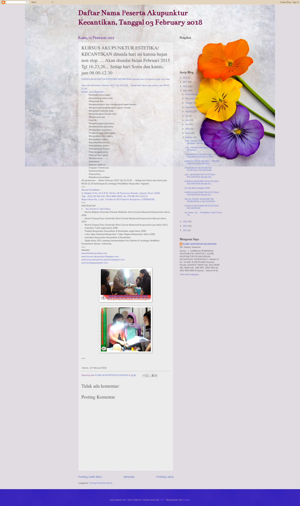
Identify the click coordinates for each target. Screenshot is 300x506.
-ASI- (162, 500)
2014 (185, 221)
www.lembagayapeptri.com (94, 263)
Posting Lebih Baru (90, 476)
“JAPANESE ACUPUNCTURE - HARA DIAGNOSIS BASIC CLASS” (202, 155)
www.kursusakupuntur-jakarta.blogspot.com (103, 259)
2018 (185, 78)
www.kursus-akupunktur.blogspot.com (100, 256)
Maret (188, 133)
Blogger (186, 500)
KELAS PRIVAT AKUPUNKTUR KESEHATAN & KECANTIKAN (200, 200)
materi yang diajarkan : (93, 92)
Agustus (189, 111)
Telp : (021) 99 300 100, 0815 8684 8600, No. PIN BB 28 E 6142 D (114, 196)
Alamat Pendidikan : (91, 190)
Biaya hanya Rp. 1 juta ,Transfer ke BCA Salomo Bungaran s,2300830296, (118, 199)
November (190, 98)
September (190, 107)
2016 (185, 86)
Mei (187, 124)
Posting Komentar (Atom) (100, 483)
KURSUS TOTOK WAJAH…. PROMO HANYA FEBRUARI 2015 (202, 162)
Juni (187, 120)
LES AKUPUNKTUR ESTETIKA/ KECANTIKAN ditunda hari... (200, 175)
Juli (187, 116)
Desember (190, 94)
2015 (185, 90)
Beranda (129, 476)
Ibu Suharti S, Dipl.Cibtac (98, 209)
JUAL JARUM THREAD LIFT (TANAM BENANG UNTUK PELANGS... (202, 142)
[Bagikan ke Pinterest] (156, 375)
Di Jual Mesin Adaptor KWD (197, 188)
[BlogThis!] (147, 375)
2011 (185, 230)
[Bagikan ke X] (150, 375)
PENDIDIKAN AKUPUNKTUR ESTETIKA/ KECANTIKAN (198, 169)
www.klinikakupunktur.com (94, 253)
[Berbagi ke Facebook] (153, 375)
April (187, 129)
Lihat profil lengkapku (189, 274)
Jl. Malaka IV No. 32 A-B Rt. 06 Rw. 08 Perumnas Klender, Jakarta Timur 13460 (120, 193)
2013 (185, 226)
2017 (185, 82)
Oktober (189, 103)
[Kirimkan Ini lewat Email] (144, 375)
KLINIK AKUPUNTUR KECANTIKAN (199, 244)
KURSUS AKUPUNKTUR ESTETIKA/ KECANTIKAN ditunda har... (202, 182)
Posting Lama (164, 476)
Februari (189, 137)
